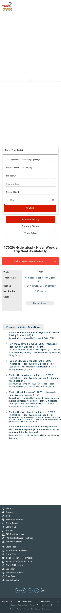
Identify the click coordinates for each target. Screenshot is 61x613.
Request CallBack (13, 542)
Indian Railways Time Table (18, 561)
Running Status (30, 226)
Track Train (10, 554)
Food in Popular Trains (15, 550)
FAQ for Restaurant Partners (18, 538)
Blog (7, 516)
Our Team (9, 569)
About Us (9, 508)
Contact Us (10, 527)
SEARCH (30, 208)
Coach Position (12, 580)
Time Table (30, 233)
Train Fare (9, 576)
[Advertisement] (30, 30)
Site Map (9, 530)
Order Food (10, 547)
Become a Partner (13, 519)
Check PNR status (13, 565)
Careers (8, 512)
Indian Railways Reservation (18, 558)
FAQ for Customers (14, 534)
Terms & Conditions (32, 609)
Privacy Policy (16, 609)
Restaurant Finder (13, 573)
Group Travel (11, 523)
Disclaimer (46, 609)
